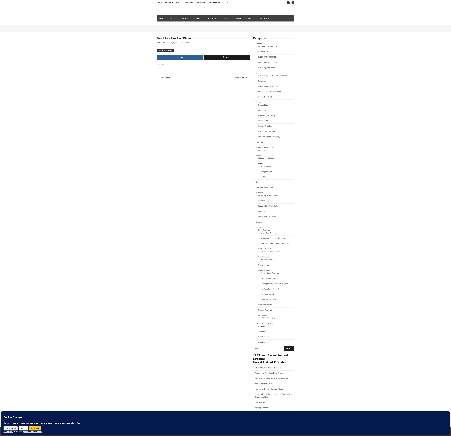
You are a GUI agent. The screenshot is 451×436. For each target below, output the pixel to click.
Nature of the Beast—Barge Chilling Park (271, 378)
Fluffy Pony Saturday (266, 115)
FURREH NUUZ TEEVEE (267, 57)
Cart (158, 2)
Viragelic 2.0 (241, 77)
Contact (178, 2)
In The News (266, 166)
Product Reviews (265, 305)
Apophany (262, 150)
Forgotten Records (268, 278)
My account (188, 2)
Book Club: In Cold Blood (265, 384)
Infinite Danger (264, 201)
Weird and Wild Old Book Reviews (275, 243)
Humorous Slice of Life (267, 62)
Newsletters (264, 18)
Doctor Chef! (263, 52)
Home (161, 18)
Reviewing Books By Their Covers (274, 238)
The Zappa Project (268, 299)
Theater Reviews (265, 310)
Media (258, 155)
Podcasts (198, 18)
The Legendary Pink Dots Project (274, 283)
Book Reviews (264, 230)
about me (262, 331)
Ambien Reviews (267, 260)
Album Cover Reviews (270, 273)
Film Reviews (263, 257)
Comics (259, 44)
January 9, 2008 (173, 43)
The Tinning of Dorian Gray (269, 137)
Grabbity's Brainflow (269, 233)
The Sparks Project (268, 294)
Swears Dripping (265, 126)
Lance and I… (263, 121)
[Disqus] (203, 115)
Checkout (167, 2)
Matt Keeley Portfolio (178, 18)
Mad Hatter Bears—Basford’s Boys (269, 389)
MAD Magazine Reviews (270, 251)
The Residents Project (270, 289)
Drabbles (262, 110)
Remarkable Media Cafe (268, 206)
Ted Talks (264, 177)
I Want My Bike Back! (266, 67)
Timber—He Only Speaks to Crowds (269, 373)
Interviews (212, 18)
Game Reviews (264, 265)
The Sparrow (260, 402)
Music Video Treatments (268, 86)
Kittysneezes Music (266, 158)
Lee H (187, 43)
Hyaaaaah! (165, 77)
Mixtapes (262, 81)
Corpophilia (263, 105)
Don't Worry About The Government (272, 76)
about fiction (263, 326)
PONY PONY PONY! (268, 318)
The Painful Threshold (267, 217)
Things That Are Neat (266, 97)
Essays (225, 18)
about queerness (265, 337)
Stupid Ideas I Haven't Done (269, 91)
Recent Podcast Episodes (269, 362)
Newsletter (201, 2)
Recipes (259, 222)
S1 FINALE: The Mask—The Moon (268, 368)
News (258, 182)
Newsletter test (215, 2)
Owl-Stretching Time (165, 50)
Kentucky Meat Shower (265, 147)
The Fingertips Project (267, 131)
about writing (263, 342)
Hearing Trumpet (261, 408)
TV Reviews (263, 315)
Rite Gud (261, 211)
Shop (226, 2)
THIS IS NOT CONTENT (265, 323)
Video (260, 163)
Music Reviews (264, 270)
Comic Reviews (264, 249)
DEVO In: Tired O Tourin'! (268, 46)
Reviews (237, 18)
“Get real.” (161, 64)
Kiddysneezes (266, 171)
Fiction (258, 102)
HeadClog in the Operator (268, 195)
